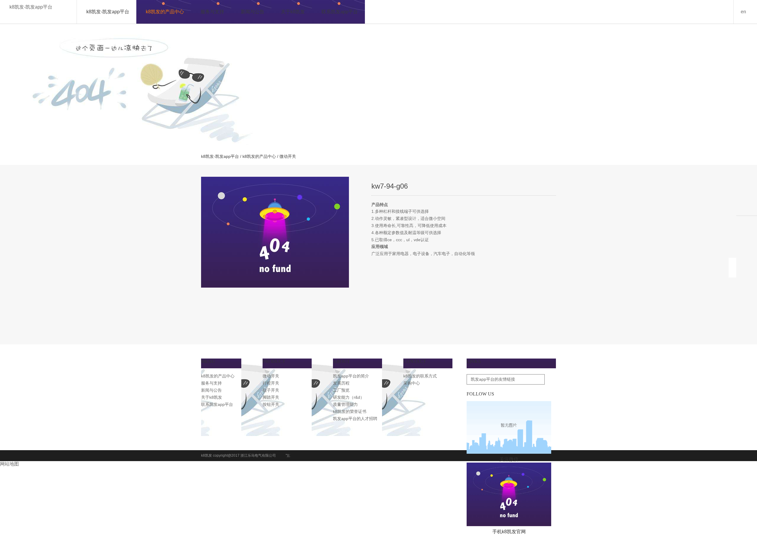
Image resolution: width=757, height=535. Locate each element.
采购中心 (411, 383)
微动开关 (271, 376)
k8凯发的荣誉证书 (349, 411)
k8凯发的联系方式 (420, 376)
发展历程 (341, 383)
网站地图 (9, 463)
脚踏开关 (271, 397)
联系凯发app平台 (339, 11)
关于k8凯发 (293, 11)
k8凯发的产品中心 (165, 11)
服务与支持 (212, 11)
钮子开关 (271, 390)
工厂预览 (341, 390)
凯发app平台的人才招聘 (355, 418)
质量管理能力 (345, 404)
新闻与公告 (252, 11)
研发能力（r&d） (348, 397)
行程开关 (271, 383)
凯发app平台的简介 (351, 376)
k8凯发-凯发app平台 (30, 6)
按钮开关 (271, 404)
